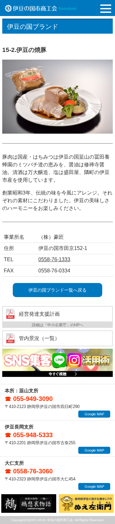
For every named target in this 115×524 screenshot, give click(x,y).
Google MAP (94, 414)
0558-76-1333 (54, 259)
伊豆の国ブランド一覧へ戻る (57, 290)
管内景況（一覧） (39, 338)
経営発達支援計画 (39, 314)
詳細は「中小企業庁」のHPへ (57, 325)
